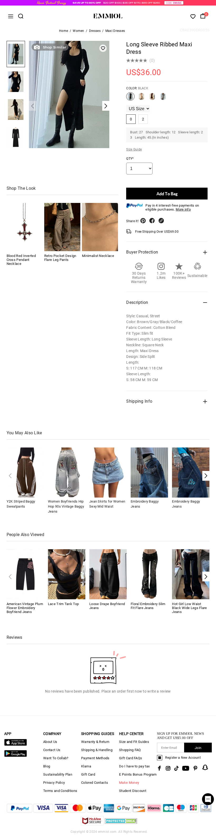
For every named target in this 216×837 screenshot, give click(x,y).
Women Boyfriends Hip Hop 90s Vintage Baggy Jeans (66, 506)
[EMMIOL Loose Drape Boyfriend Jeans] (108, 573)
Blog (46, 766)
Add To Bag (167, 193)
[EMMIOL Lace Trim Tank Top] (66, 573)
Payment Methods (95, 758)
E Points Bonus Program (138, 774)
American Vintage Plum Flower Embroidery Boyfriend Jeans (25, 608)
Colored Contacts (94, 783)
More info (183, 209)
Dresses (95, 31)
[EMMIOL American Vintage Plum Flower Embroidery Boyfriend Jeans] (25, 573)
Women (78, 31)
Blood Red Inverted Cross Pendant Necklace (21, 260)
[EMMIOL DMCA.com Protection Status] (121, 823)
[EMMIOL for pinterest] (195, 768)
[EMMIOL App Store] (15, 745)
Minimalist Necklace (98, 256)
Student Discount (132, 791)
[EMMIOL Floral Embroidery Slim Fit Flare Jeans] (149, 573)
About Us (50, 742)
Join (198, 748)
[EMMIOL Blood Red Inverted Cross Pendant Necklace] (25, 227)
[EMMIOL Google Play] (15, 756)
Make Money (129, 783)
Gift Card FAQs (130, 758)
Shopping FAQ (130, 750)
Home (63, 31)
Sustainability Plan (57, 774)
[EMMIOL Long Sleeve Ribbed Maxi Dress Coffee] (152, 98)
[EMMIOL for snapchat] (205, 767)
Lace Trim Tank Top (63, 604)
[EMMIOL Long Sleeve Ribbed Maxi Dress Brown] (141, 98)
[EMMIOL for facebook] (159, 768)
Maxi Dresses (115, 31)
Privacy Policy (54, 783)
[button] (205, 476)
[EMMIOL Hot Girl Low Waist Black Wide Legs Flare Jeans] (190, 573)
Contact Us (51, 750)
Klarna (86, 766)
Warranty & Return (95, 742)
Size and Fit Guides (134, 742)
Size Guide (134, 149)
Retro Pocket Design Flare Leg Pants (60, 258)
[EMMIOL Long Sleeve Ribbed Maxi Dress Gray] (163, 98)
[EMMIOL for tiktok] (176, 768)
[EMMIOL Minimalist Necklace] (100, 227)
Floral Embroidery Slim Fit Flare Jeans (148, 606)
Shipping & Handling (96, 750)
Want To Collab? (55, 758)
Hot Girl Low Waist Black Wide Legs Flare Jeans (189, 608)
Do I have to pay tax (134, 766)
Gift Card (88, 774)
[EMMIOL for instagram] (168, 768)
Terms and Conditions (60, 791)
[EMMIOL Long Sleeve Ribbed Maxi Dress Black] (130, 98)
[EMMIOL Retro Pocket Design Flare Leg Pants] (62, 227)
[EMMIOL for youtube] (185, 768)
